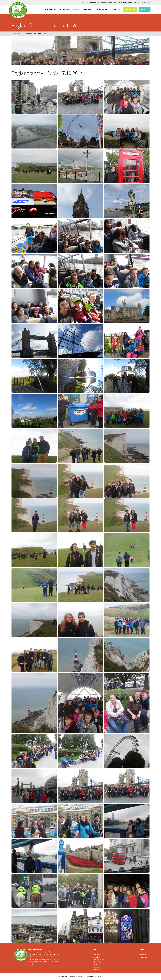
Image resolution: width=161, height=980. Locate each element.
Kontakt (144, 9)
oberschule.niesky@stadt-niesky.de (136, 2)
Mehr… (115, 9)
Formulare (129, 9)
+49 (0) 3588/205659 (114, 2)
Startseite (16, 33)
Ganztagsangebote (82, 9)
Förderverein (101, 9)
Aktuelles (64, 9)
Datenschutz (143, 957)
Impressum (142, 955)
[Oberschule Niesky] (17, 10)
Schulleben (50, 9)
